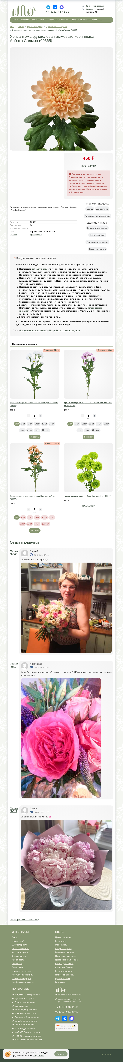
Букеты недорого (63, 971)
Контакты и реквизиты (22, 975)
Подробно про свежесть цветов (64, 330)
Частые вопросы (20, 952)
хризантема (36, 234)
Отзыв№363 (14, 553)
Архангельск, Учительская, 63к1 (70, 994)
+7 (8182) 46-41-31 (57, 11)
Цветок (13, 234)
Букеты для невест (64, 963)
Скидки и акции (19, 956)
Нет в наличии (88, 166)
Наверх (107, 1054)
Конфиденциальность (22, 982)
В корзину (34, 437)
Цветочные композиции (66, 960)
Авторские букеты (64, 967)
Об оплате (17, 963)
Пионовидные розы (64, 975)
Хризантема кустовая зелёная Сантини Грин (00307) (87, 496)
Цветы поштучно (63, 937)
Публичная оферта (21, 978)
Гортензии (60, 982)
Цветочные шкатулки (65, 956)
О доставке (17, 967)
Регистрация (98, 6)
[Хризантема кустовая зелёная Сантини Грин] (88, 467)
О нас (15, 937)
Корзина (89, 9)
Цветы (59, 932)
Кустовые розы (62, 978)
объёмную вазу (39, 269)
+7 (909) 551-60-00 (66, 1011)
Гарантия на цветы (21, 971)
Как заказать (18, 960)
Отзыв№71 (14, 665)
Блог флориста (19, 945)
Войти (88, 6)
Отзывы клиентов (24, 542)
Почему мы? (18, 941)
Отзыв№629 (14, 810)
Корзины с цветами (64, 952)
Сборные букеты (63, 948)
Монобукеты (61, 945)
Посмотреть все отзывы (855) (24, 919)
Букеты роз (60, 941)
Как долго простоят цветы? (33, 330)
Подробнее (38, 1055)
